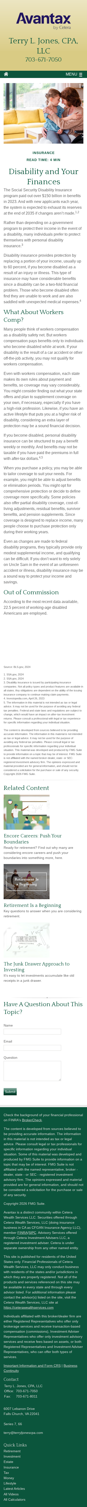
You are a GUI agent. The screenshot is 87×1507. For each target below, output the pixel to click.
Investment (12, 1456)
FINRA (22, 1233)
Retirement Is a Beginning (32, 905)
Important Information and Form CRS (32, 1366)
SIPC (32, 1233)
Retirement (12, 1451)
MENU (71, 74)
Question (10, 1057)
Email (8, 1041)
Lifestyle (10, 1483)
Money (9, 1478)
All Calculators (14, 1499)
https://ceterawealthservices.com (29, 1307)
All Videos (11, 1494)
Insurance (11, 1467)
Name (8, 1025)
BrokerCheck (32, 1120)
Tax (6, 1473)
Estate (8, 1462)
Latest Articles (14, 1489)
